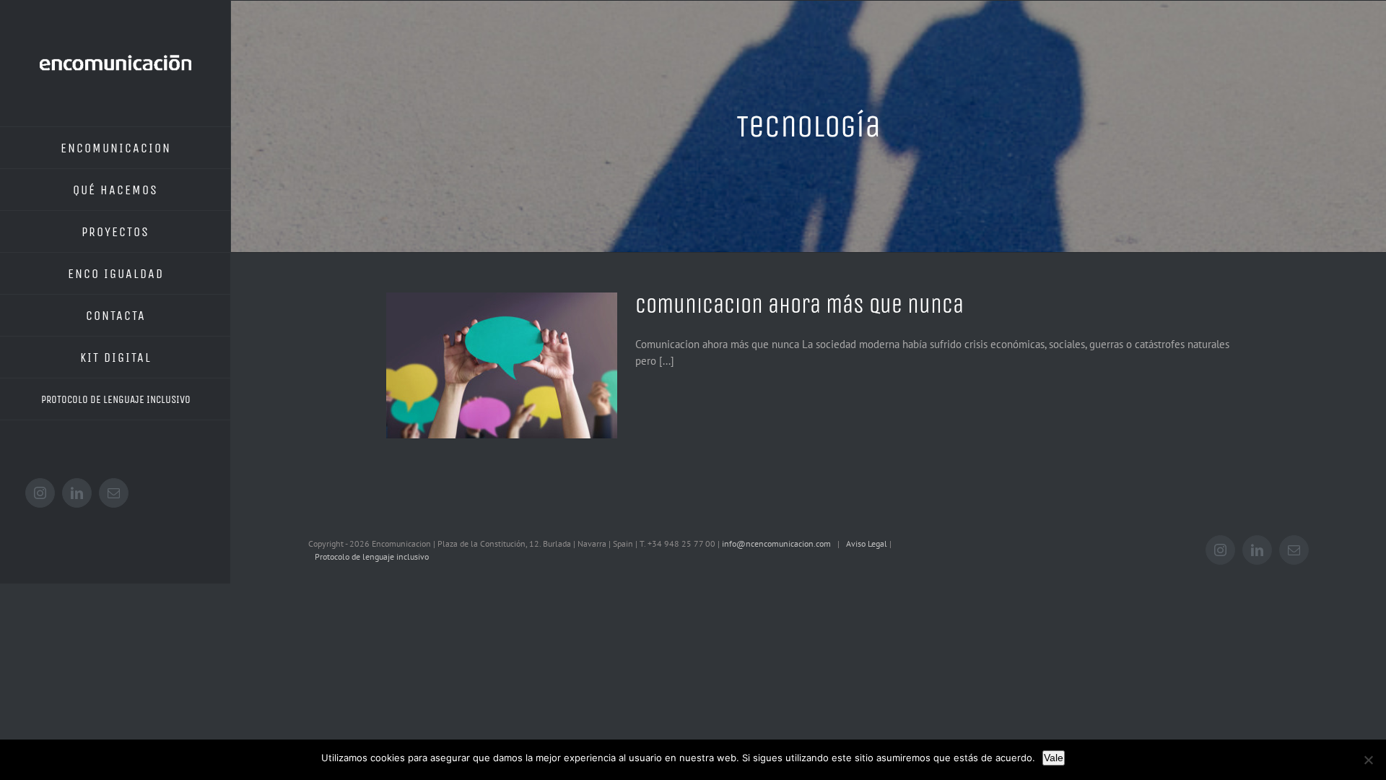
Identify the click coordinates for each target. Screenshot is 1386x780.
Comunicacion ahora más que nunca (799, 305)
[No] (1368, 760)
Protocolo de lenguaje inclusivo (373, 556)
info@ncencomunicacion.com (776, 543)
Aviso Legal (867, 543)
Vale (1053, 757)
